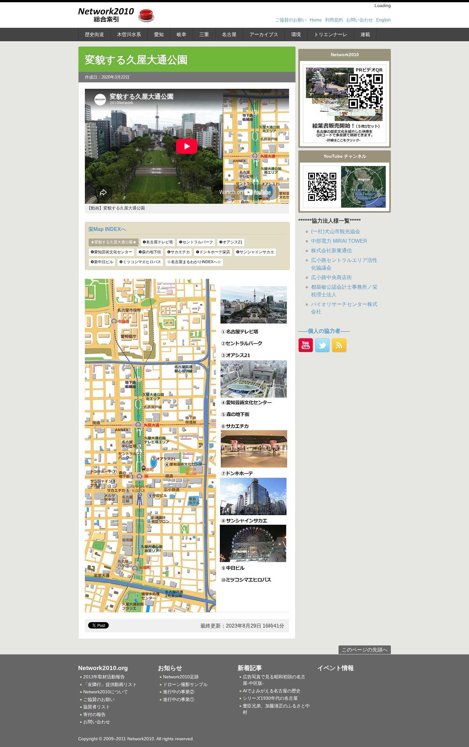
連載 (365, 34)
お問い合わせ (359, 19)
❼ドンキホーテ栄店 (213, 252)
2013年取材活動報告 (104, 676)
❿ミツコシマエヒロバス (140, 262)
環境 (296, 34)
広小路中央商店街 (331, 277)
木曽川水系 (129, 34)
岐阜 (181, 34)
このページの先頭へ (365, 649)
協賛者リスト (96, 706)
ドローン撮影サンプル (185, 684)
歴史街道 (94, 34)
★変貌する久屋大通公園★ (114, 242)
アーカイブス (263, 34)
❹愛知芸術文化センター (111, 252)
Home (316, 19)
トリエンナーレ (330, 34)
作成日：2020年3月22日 (107, 77)
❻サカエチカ (178, 252)
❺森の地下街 (149, 252)
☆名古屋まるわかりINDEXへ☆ (194, 262)
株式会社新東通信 (331, 250)
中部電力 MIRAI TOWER (339, 241)
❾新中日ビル (102, 262)
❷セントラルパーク (196, 242)
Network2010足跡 (181, 676)
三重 (204, 34)
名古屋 (229, 34)
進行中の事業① (178, 699)
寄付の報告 (94, 714)
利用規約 (334, 19)
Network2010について (105, 691)
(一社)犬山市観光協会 (335, 231)
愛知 (159, 34)
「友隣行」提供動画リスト (110, 684)
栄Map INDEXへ (107, 229)
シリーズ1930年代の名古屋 (270, 698)
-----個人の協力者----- (324, 331)
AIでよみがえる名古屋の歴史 (272, 690)
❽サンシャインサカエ (255, 252)
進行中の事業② (178, 691)
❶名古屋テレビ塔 (158, 242)
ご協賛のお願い (291, 19)
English (383, 19)
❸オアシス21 (230, 242)
